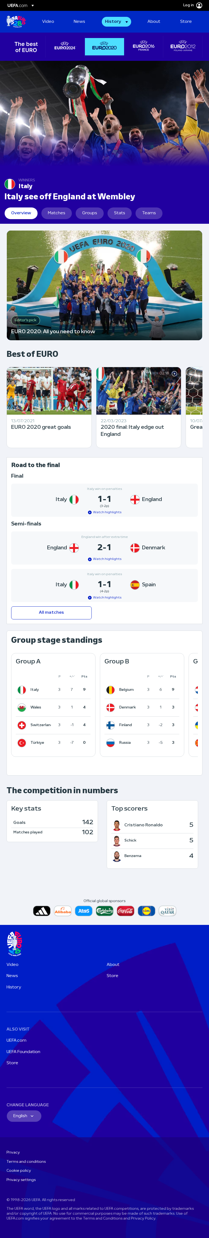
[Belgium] (111, 690)
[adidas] (42, 911)
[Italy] (22, 690)
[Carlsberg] (104, 911)
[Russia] (111, 743)
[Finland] (111, 725)
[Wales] (22, 707)
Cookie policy (19, 1171)
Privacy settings (21, 1180)
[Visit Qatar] (167, 911)
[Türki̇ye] (22, 743)
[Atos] (84, 911)
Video (13, 965)
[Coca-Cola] (125, 911)
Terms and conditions (26, 1162)
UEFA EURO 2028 (16, 21)
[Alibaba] (63, 911)
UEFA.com (16, 1040)
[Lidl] (146, 911)
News (12, 976)
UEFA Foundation (23, 1052)
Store (112, 976)
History (14, 987)
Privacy (13, 1152)
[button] (116, 22)
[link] (48, 22)
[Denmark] (111, 707)
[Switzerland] (22, 725)
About (113, 965)
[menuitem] (51, 22)
